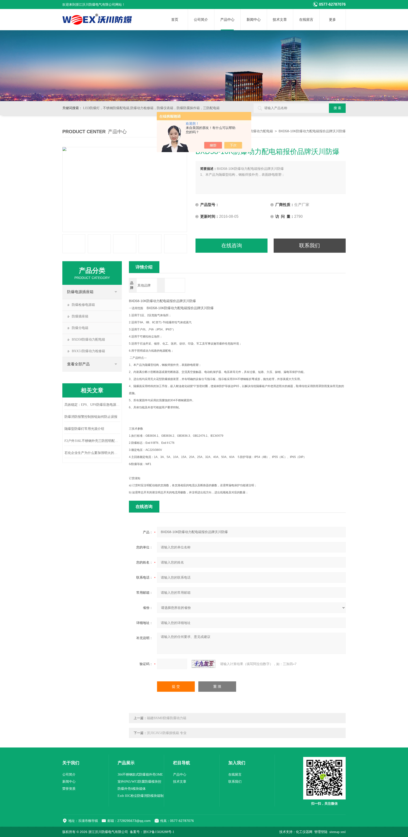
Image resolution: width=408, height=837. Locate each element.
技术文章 (280, 19)
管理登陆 (320, 832)
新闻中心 (253, 19)
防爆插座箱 (80, 316)
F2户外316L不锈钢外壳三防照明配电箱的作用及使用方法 (92, 441)
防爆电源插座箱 (80, 292)
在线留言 (306, 19)
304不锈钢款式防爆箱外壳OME (140, 774)
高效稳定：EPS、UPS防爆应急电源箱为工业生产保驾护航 (92, 404)
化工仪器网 (304, 832)
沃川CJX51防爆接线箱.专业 (167, 733)
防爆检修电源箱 (83, 305)
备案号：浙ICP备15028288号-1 (152, 832)
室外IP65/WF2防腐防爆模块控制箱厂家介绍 (139, 782)
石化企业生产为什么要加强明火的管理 (92, 453)
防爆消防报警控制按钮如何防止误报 (90, 416)
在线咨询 (231, 245)
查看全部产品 (78, 364)
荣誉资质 (69, 788)
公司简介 (201, 19)
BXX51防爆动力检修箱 (88, 351)
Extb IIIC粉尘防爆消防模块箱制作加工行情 (141, 796)
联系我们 (309, 245)
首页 (174, 19)
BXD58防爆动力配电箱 (256, 131)
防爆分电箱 (80, 328)
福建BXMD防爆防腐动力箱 (166, 718)
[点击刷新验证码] (203, 664)
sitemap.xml (337, 832)
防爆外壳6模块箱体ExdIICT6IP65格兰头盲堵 (136, 789)
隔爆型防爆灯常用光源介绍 (84, 429)
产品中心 (227, 19)
